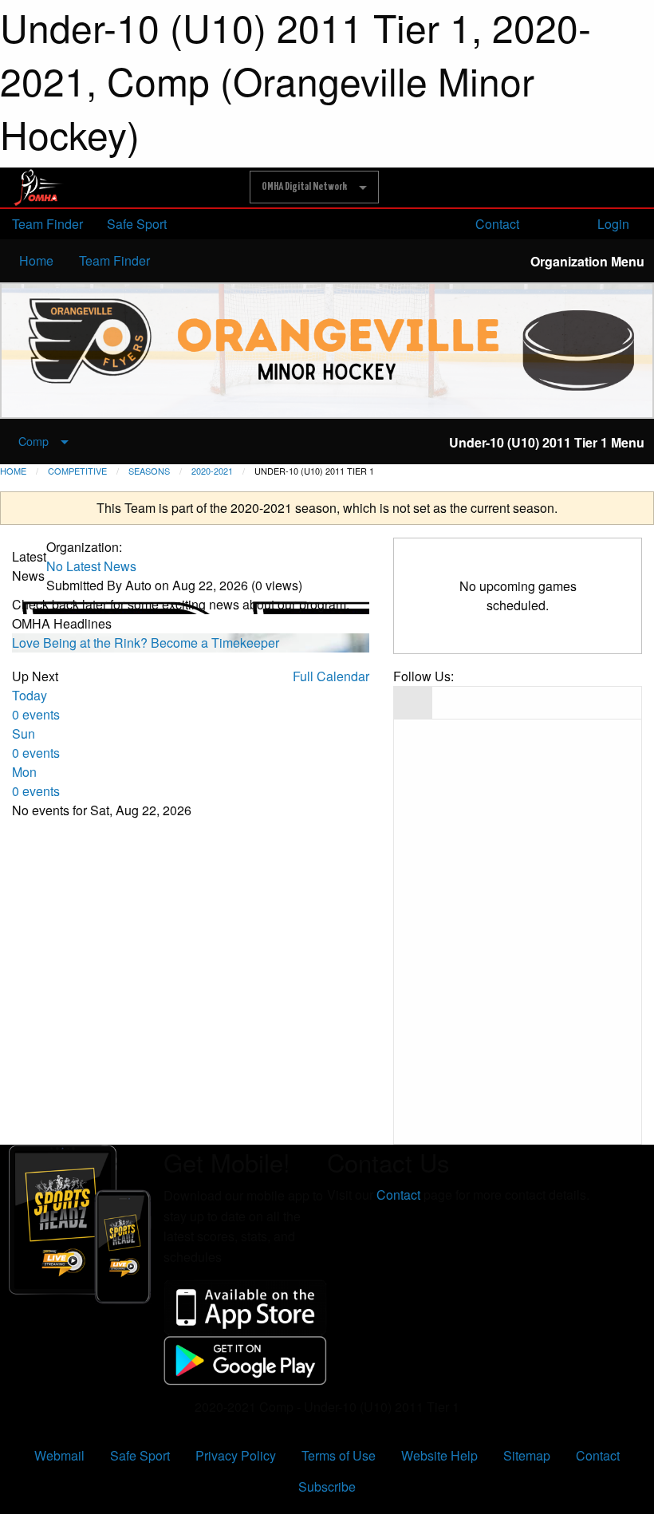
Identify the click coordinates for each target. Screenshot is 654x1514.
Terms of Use (338, 1455)
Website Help (439, 1455)
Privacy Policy (235, 1455)
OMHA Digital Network (304, 186)
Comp (33, 440)
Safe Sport (137, 224)
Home (36, 260)
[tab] (413, 703)
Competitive (77, 470)
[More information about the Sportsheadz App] (82, 1222)
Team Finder (47, 224)
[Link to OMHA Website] (39, 187)
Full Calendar (331, 676)
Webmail (59, 1455)
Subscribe (327, 1486)
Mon (36, 781)
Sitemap (526, 1455)
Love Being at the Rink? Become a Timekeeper (145, 642)
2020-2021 (212, 470)
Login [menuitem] (611, 224)
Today (36, 704)
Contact (495, 224)
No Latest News (91, 566)
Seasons (149, 470)
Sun (36, 743)
